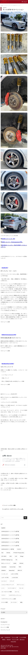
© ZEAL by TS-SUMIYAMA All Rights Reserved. (9, 650)
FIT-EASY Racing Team (18, 552)
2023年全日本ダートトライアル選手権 (10, 542)
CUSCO (19, 549)
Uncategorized (4, 622)
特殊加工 (4, 639)
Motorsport (9, 639)
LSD (16, 556)
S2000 (14, 563)
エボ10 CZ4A (15, 577)
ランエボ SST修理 (22, 637)
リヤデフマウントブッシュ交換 (8, 598)
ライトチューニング (5, 629)
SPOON (21, 563)
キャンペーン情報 (5, 627)
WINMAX (3, 570)
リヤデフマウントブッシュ (15, 595)
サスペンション (20, 584)
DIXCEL (8, 552)
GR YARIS (3, 556)
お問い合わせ (22, 639)
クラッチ (12, 581)
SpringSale (3, 566)
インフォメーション (5, 624)
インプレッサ (4, 574)
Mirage (21, 556)
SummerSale (12, 566)
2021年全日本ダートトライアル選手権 (10, 535)
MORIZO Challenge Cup (6, 559)
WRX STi (20, 570)
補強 (21, 602)
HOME (2, 637)
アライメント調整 (15, 637)
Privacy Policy (13, 641)
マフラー (3, 595)
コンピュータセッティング (7, 584)
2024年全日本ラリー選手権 (7, 549)
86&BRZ (3, 528)
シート (2, 588)
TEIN (20, 566)
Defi (2, 552)
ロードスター (14, 602)
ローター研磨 (4, 602)
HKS (11, 556)
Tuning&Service (7, 637)
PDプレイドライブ (5, 563)
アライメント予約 (15, 639)
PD (16, 559)
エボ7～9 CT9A (4, 577)
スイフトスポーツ (12, 588)
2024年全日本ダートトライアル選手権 (10, 545)
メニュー (25, 1)
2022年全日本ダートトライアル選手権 (10, 538)
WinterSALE (11, 570)
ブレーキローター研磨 (6, 591)
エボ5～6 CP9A (14, 574)
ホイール (17, 591)
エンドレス (4, 581)
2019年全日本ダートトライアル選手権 (10, 531)
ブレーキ (21, 588)
